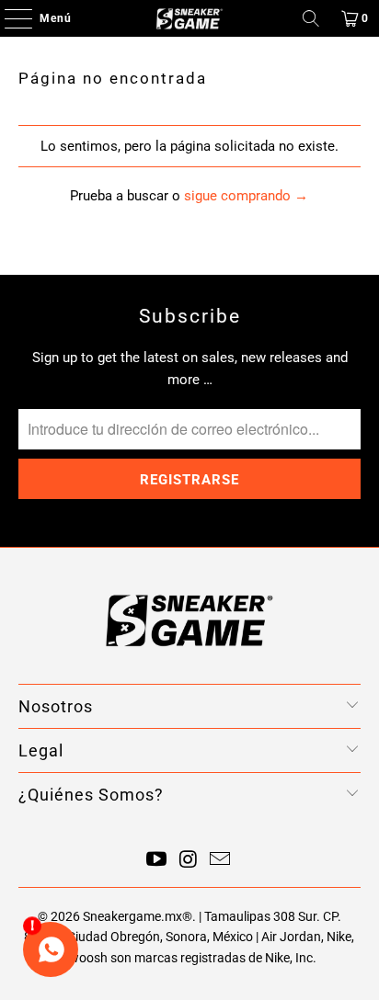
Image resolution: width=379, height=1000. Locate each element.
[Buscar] (310, 18)
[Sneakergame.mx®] (189, 18)
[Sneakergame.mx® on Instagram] (188, 861)
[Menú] (9, 18)
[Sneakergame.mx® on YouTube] (156, 861)
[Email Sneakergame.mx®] (221, 861)
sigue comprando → (246, 196)
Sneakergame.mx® (137, 916)
